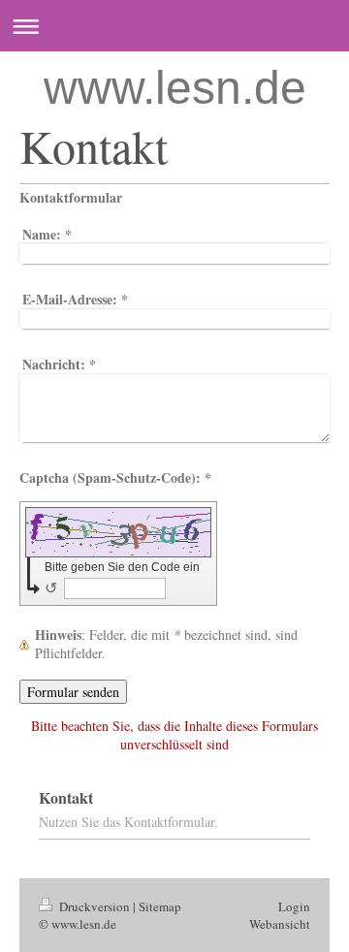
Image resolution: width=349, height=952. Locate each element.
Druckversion (94, 906)
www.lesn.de (175, 87)
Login (294, 906)
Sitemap (160, 906)
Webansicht (279, 924)
